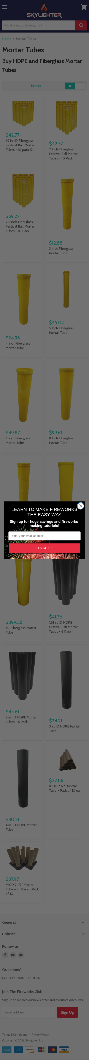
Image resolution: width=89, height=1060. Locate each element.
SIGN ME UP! (44, 548)
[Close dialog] (81, 506)
